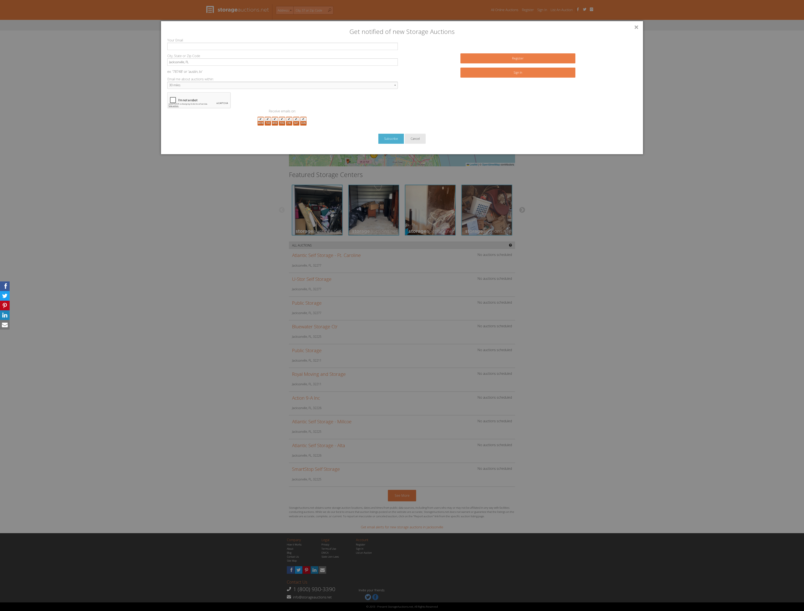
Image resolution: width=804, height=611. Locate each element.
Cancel (415, 139)
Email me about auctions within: (190, 79)
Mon (260, 123)
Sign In (518, 72)
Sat (296, 123)
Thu (282, 123)
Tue (268, 123)
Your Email (175, 40)
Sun (303, 123)
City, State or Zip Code (183, 56)
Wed (274, 123)
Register (517, 58)
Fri (289, 123)
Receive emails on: (282, 111)
